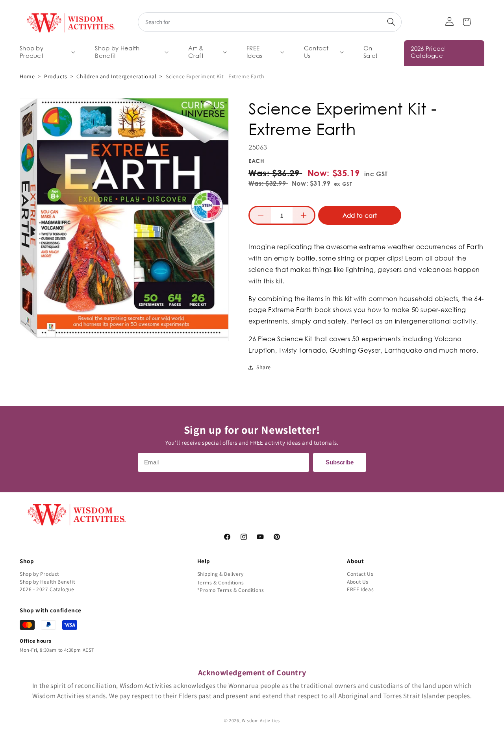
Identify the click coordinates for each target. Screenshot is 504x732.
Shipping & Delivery (220, 573)
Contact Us (360, 573)
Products (55, 76)
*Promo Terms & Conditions (230, 589)
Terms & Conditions (220, 582)
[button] (46, 52)
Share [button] (263, 367)
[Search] (391, 22)
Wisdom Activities (261, 720)
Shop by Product (39, 573)
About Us (358, 581)
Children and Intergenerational (116, 76)
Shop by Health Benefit (47, 581)
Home (27, 76)
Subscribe (340, 462)
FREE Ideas (360, 589)
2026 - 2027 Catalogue (47, 589)
